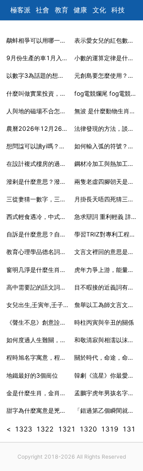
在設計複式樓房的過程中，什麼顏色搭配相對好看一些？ (37, 164)
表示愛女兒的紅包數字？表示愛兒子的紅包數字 (105, 40)
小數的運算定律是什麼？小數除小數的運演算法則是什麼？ (105, 58)
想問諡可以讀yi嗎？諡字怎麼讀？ (37, 146)
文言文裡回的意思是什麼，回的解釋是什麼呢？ (105, 252)
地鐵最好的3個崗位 (32, 375)
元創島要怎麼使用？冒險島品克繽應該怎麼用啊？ (105, 75)
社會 (42, 10)
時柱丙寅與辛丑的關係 (104, 322)
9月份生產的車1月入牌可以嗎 (37, 58)
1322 (45, 429)
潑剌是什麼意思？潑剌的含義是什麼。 (37, 181)
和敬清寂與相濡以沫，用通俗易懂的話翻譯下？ (105, 340)
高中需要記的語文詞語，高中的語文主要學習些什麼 (37, 287)
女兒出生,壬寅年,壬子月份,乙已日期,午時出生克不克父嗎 (37, 305)
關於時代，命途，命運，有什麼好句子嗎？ (105, 357)
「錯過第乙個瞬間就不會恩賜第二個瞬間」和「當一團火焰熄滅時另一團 (105, 410)
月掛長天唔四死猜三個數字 (105, 199)
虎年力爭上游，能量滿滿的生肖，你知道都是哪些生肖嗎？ (105, 270)
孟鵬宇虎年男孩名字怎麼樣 (105, 393)
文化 (99, 10)
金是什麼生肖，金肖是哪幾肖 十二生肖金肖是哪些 (37, 393)
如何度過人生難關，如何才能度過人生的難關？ (37, 340)
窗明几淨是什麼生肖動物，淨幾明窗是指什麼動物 (37, 270)
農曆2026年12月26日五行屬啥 (37, 128)
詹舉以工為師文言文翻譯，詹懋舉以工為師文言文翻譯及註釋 (105, 305)
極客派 (20, 10)
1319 (109, 429)
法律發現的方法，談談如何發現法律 (105, 128)
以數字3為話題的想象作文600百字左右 (37, 75)
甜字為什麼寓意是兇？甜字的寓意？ (37, 410)
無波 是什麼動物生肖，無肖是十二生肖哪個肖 (105, 111)
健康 (80, 10)
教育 (61, 10)
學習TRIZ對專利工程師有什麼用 (105, 234)
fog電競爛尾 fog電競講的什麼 (105, 93)
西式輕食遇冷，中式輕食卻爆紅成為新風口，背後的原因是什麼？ (37, 217)
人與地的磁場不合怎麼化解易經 (37, 111)
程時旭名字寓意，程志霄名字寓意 (37, 357)
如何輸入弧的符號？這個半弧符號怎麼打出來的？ (105, 146)
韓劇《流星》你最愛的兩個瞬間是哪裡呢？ (105, 375)
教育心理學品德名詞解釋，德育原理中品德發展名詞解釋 (37, 252)
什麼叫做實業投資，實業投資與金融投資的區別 (37, 93)
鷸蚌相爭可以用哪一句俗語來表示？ (37, 40)
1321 (66, 429)
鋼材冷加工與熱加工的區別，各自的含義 (105, 164)
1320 (88, 429)
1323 (23, 429)
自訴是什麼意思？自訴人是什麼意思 (37, 234)
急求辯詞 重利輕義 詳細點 (105, 217)
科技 (118, 10)
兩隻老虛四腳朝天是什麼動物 (105, 181)
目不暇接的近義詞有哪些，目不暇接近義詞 (105, 287)
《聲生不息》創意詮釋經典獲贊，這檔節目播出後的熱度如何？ (37, 322)
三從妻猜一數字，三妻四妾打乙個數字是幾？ (37, 199)
